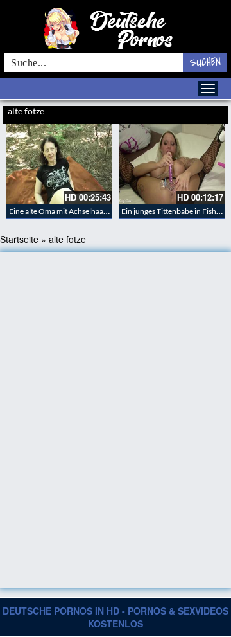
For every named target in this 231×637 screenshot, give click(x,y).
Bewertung (210, 112)
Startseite (19, 239)
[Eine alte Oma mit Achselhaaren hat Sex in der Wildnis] (59, 164)
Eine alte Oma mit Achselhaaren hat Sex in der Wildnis (98, 211)
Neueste (154, 112)
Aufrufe (181, 112)
